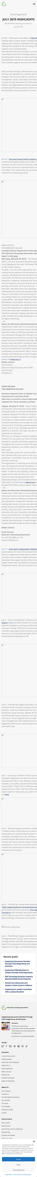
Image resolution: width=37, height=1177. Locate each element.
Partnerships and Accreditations (12, 1129)
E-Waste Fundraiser (8, 1078)
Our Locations (6, 1091)
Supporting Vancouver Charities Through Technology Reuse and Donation (17, 963)
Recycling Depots (7, 1068)
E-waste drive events (8, 1056)
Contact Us (5, 1094)
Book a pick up (6, 1072)
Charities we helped (8, 1135)
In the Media (6, 1106)
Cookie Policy (8, 1174)
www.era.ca (16, 359)
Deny (18, 1165)
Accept (18, 1159)
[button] (34, 1141)
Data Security (6, 1126)
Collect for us (6, 1065)
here (7, 794)
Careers (4, 1113)
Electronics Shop (7, 1138)
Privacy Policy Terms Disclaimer (22, 1174)
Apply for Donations (8, 1081)
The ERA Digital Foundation (11, 1097)
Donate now (5, 1075)
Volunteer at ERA (7, 1110)
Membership (6, 1132)
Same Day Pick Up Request (10, 1062)
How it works (6, 1123)
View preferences (18, 1170)
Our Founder (6, 1100)
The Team (5, 1103)
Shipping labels (7, 1059)
